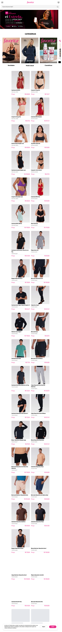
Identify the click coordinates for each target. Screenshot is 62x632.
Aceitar (52, 626)
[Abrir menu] (2, 2)
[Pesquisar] (57, 6)
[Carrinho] (58, 2)
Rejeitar (43, 626)
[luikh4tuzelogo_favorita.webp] (30, 2)
